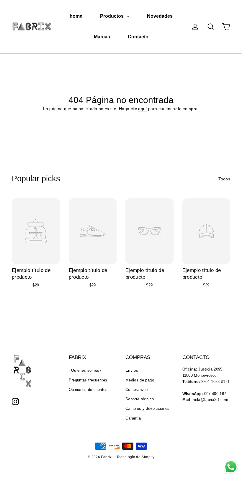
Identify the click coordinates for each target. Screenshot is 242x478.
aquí (142, 108)
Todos (224, 179)
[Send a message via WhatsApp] (231, 467)
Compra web (136, 389)
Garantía (133, 418)
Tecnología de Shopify (135, 457)
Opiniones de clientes (88, 389)
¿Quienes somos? (85, 370)
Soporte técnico (139, 399)
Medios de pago (139, 380)
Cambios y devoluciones (147, 408)
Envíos (131, 370)
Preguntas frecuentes (88, 380)
